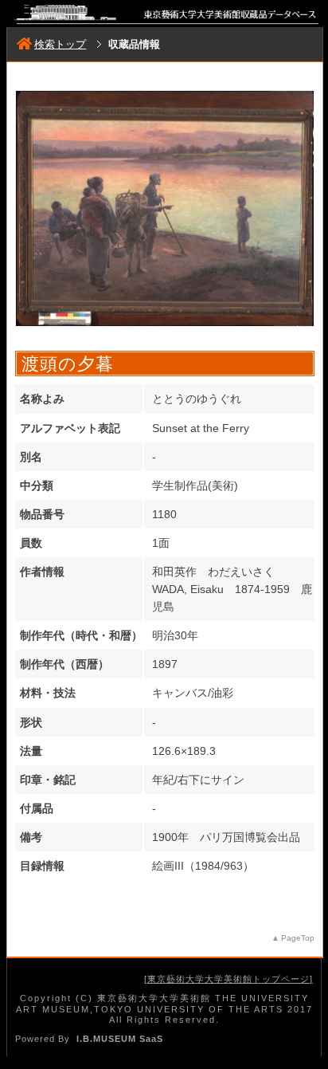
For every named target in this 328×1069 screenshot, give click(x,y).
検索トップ (60, 44)
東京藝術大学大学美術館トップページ (228, 979)
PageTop (297, 937)
